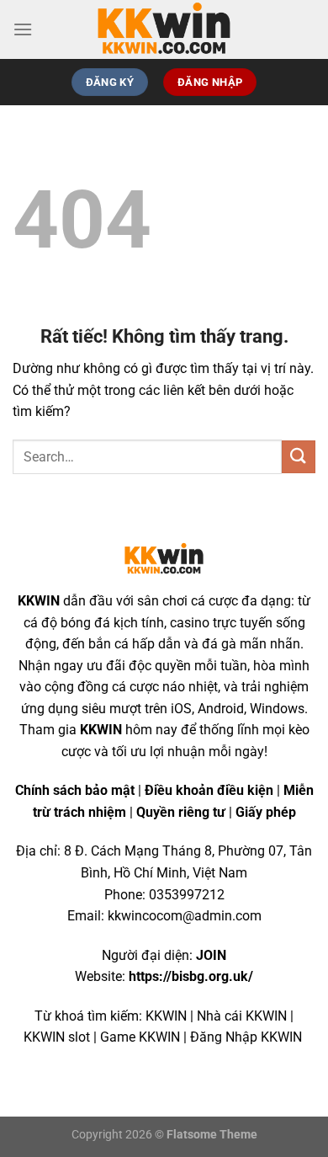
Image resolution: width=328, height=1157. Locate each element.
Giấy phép (265, 812)
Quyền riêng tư (180, 812)
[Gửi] (298, 456)
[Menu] (23, 29)
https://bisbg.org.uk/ (191, 976)
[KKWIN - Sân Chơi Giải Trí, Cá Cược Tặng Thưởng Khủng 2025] (164, 29)
